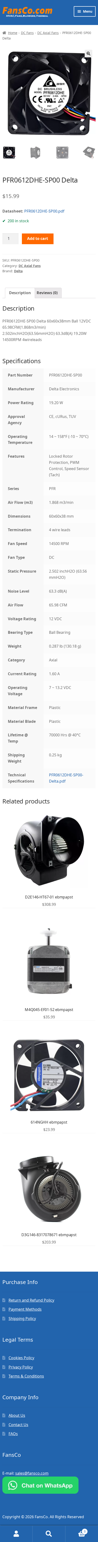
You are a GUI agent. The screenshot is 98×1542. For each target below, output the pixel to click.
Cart (75, 1529)
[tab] (20, 293)
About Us (17, 1415)
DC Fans (27, 32)
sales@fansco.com (32, 1473)
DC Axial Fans (48, 32)
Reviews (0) (47, 292)
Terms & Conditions (26, 1376)
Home (12, 32)
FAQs (13, 1433)
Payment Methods (25, 1309)
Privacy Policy (21, 1367)
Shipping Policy (22, 1318)
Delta (18, 271)
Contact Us (18, 1424)
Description (20, 292)
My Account (16, 1534)
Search (49, 1534)
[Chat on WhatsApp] (49, 1485)
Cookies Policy (21, 1357)
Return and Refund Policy (31, 1300)
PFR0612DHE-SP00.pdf (44, 211)
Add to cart (37, 238)
